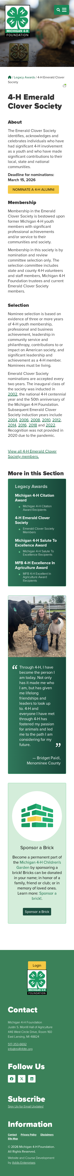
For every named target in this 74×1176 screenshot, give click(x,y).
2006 (24, 420)
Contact (12, 1135)
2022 (50, 425)
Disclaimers (46, 1135)
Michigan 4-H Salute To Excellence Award (36, 542)
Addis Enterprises (23, 1162)
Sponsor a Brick (37, 847)
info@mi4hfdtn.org (20, 1049)
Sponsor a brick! (44, 895)
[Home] (9, 77)
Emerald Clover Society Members (38, 530)
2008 (35, 420)
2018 (33, 425)
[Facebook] (11, 1079)
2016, (23, 425)
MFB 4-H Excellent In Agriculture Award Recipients (37, 577)
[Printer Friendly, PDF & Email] (64, 90)
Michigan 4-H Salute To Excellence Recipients (38, 553)
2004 (12, 420)
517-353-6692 (17, 1044)
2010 (46, 420)
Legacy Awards (24, 77)
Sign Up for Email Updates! (26, 1106)
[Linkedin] (32, 1079)
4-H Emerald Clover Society (32, 520)
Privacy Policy (29, 1135)
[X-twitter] (21, 1079)
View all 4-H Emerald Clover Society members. (32, 453)
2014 (12, 425)
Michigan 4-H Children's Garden (38, 864)
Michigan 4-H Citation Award (34, 497)
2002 (12, 394)
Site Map (13, 1138)
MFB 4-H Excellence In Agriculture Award (35, 565)
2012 (56, 420)
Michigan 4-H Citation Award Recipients (37, 507)
